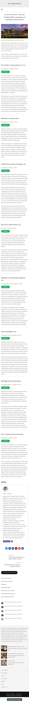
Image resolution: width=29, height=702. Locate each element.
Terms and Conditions (10, 694)
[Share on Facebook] (9, 548)
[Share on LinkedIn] (13, 548)
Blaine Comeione (7, 493)
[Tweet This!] (6, 548)
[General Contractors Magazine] (14, 5)
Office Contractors (14, 14)
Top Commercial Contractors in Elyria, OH (13, 602)
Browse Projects (4, 672)
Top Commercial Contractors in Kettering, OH (13, 614)
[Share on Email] (22, 548)
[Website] (12, 541)
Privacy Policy (19, 694)
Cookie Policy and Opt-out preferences (13, 695)
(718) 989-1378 (4, 686)
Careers (2, 684)
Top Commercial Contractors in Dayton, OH (13, 610)
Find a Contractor (4, 670)
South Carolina (21, 14)
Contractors (6, 14)
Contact (5, 71)
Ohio (23, 646)
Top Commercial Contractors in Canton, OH (13, 618)
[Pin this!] (16, 548)
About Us (3, 675)
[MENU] (2, 9)
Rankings (3, 681)
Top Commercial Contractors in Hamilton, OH (13, 606)
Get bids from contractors (14, 699)
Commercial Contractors (12, 646)
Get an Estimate (4, 678)
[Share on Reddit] (19, 548)
